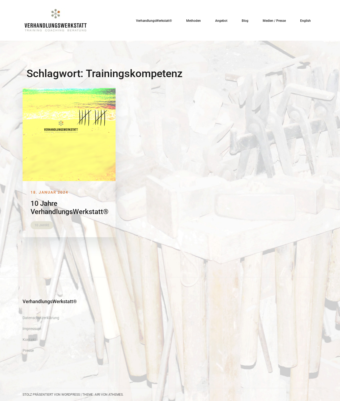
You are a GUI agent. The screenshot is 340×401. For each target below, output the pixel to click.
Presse (28, 350)
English (305, 21)
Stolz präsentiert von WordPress (51, 394)
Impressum (32, 329)
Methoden (193, 21)
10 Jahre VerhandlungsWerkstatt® (69, 207)
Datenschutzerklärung (41, 318)
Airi (97, 394)
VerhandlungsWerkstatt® (154, 21)
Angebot (221, 21)
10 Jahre (42, 225)
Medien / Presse (274, 21)
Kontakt (29, 339)
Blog (245, 21)
